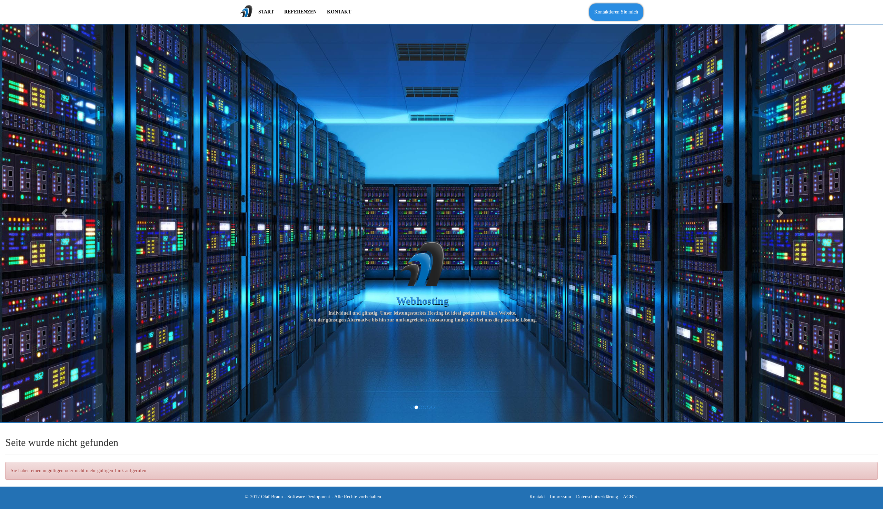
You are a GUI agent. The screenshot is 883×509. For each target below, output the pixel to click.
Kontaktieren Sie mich (616, 11)
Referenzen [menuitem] (300, 11)
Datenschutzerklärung (597, 496)
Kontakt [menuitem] (339, 11)
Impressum (560, 496)
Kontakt (537, 496)
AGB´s (629, 496)
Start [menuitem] (266, 11)
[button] (63, 211)
